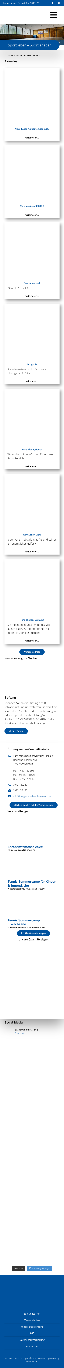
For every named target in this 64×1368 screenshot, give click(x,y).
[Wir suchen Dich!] (32, 476)
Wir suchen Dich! (32, 534)
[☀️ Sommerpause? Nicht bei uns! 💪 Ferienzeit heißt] (32, 1179)
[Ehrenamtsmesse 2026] (29, 816)
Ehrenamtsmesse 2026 (25, 847)
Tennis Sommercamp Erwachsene (24, 922)
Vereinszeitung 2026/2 (32, 206)
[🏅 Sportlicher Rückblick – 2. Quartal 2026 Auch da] (32, 1235)
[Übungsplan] (32, 305)
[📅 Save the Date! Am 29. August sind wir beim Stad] (32, 1122)
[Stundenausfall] (32, 224)
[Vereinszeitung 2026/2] (32, 147)
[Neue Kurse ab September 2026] (32, 70)
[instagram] (58, 3)
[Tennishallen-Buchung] (32, 561)
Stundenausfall (32, 283)
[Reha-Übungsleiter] (32, 390)
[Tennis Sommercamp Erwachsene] (30, 894)
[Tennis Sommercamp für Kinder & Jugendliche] (30, 855)
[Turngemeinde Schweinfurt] (11, 9)
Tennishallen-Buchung (32, 620)
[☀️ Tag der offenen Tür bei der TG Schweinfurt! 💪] (32, 1066)
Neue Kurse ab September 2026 (32, 129)
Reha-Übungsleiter (32, 449)
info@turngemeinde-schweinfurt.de (32, 796)
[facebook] (52, 3)
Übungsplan (32, 364)
